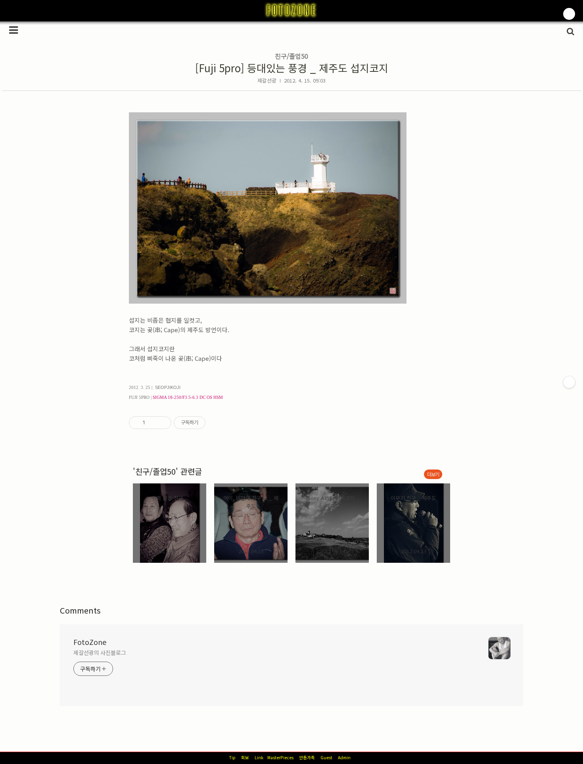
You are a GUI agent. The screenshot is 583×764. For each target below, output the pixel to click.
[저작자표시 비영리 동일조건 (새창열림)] (216, 423)
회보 (245, 757)
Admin (344, 757)
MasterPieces (280, 757)
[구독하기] (569, 382)
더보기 (433, 474)
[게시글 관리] (162, 423)
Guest (326, 757)
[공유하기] (152, 423)
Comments (80, 610)
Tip (232, 757)
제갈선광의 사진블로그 (99, 652)
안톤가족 (307, 757)
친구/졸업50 (291, 56)
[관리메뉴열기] (569, 14)
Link (259, 757)
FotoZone (89, 642)
